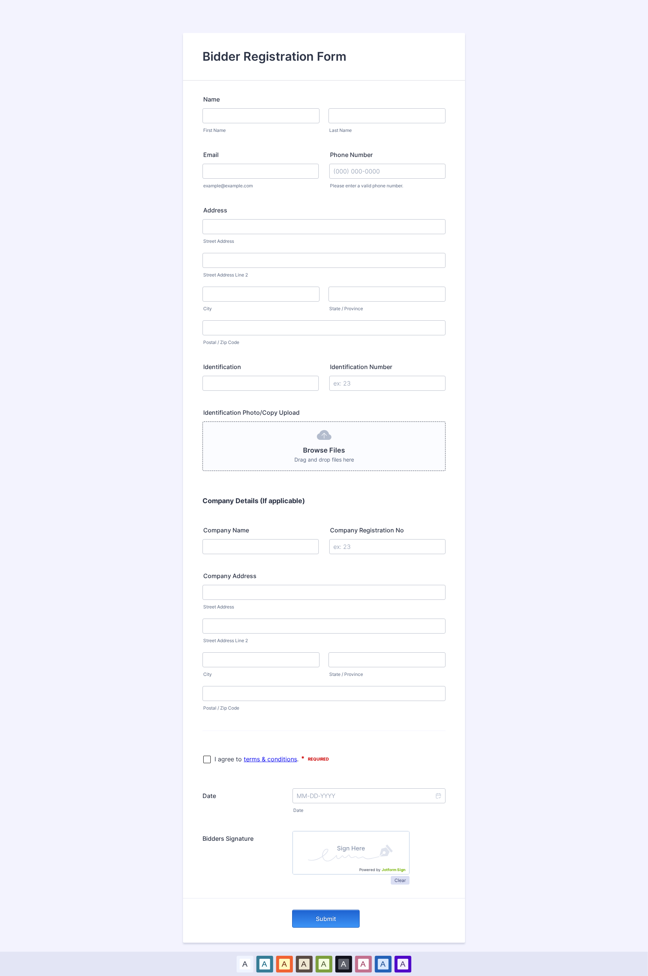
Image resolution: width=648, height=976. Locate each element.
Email (211, 154)
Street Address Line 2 (225, 275)
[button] (438, 795)
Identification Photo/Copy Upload (251, 412)
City (207, 308)
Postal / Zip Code (221, 342)
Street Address (218, 241)
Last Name (340, 130)
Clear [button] (400, 880)
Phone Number (351, 154)
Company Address (229, 576)
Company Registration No (367, 530)
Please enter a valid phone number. (366, 185)
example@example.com (228, 185)
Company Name (226, 530)
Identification (222, 367)
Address (215, 210)
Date (298, 810)
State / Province (346, 308)
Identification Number (361, 367)
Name (211, 99)
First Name (214, 130)
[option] (245, 963)
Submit (326, 918)
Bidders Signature (228, 838)
